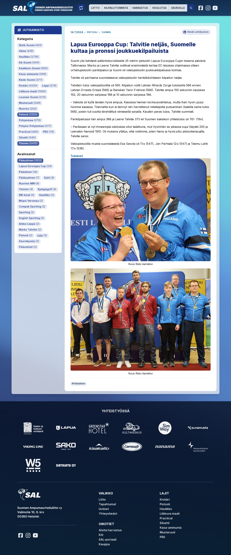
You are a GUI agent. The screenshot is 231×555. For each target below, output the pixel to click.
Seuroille (178, 7)
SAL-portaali (107, 539)
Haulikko (166, 509)
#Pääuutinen (78, 383)
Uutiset (104, 509)
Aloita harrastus (110, 530)
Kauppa (104, 544)
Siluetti (164, 523)
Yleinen (106, 32)
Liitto (95, 7)
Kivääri (165, 499)
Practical (166, 518)
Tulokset (77, 156)
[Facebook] (200, 8)
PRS (162, 537)
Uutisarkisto (33, 30)
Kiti (101, 535)
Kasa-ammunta (171, 527)
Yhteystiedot (108, 513)
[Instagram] (208, 8)
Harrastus (140, 7)
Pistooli (92, 32)
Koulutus (159, 7)
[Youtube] (215, 8)
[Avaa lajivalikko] (81, 8)
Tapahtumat (107, 504)
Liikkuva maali (170, 513)
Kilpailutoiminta (116, 7)
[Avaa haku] (191, 8)
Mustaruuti (167, 532)
